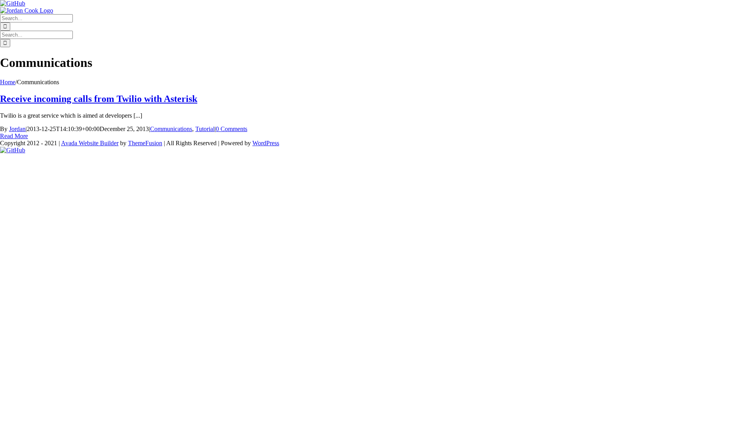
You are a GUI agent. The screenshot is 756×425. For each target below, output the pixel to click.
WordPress (265, 143)
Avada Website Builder (90, 143)
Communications (171, 129)
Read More (14, 136)
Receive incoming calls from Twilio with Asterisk (98, 99)
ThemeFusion (145, 143)
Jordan (17, 129)
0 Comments (231, 129)
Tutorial (205, 129)
